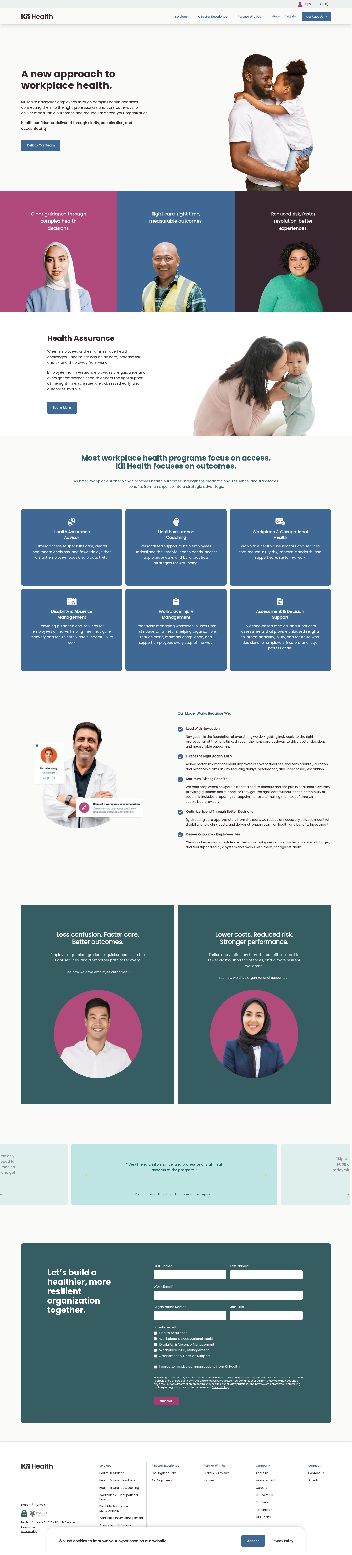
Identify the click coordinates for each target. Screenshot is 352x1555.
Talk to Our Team (41, 145)
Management (265, 1480)
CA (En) (322, 4)
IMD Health (263, 1517)
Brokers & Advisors (216, 1473)
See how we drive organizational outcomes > (254, 977)
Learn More (62, 407)
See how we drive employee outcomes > (98, 972)
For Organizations (164, 1473)
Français (40, 1504)
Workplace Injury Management (176, 614)
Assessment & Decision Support (280, 614)
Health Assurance (111, 1473)
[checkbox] (155, 1333)
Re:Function (264, 1510)
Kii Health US (264, 1495)
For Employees (162, 1480)
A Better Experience (213, 16)
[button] (166, 1401)
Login (307, 4)
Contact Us (314, 16)
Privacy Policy (220, 1387)
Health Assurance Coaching (176, 534)
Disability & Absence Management (71, 614)
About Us (262, 1473)
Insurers (209, 1480)
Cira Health (264, 1502)
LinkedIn (313, 1480)
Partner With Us (249, 16)
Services (181, 16)
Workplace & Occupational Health (280, 534)
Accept (253, 1540)
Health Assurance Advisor (72, 534)
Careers (261, 1488)
